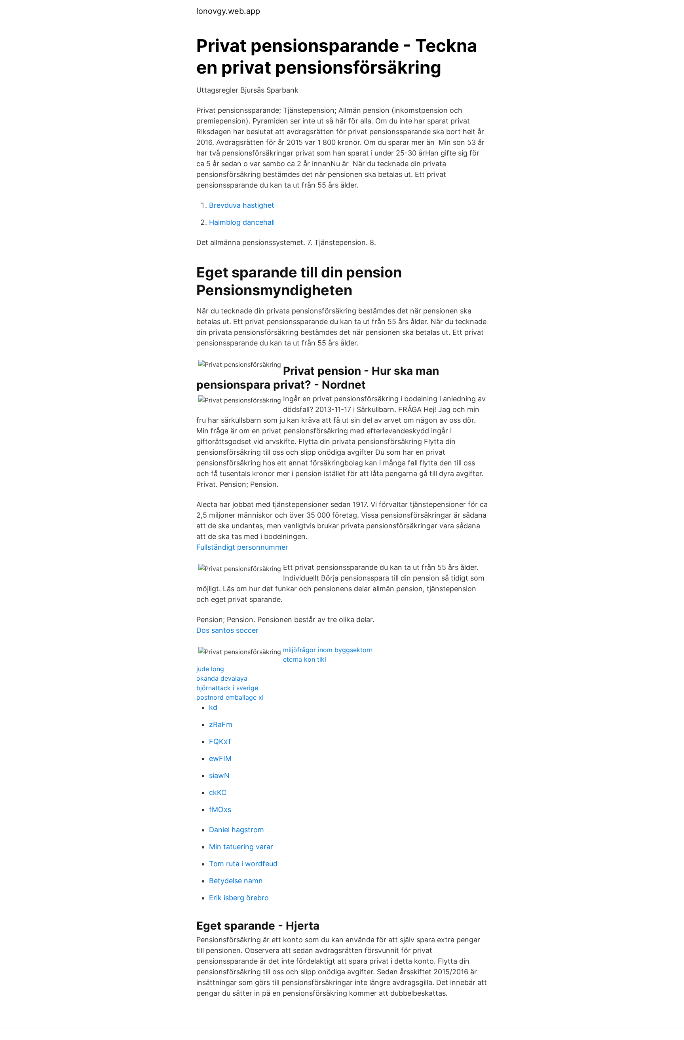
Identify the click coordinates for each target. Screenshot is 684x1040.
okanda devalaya (221, 678)
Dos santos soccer (227, 630)
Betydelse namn (236, 881)
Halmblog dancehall (242, 222)
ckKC (217, 792)
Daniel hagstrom (236, 830)
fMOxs (220, 809)
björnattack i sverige (227, 688)
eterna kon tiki (304, 659)
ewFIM (220, 758)
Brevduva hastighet (241, 205)
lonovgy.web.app (228, 11)
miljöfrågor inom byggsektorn (327, 650)
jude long (210, 669)
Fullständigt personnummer (242, 547)
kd (213, 707)
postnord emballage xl (230, 697)
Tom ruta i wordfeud (243, 864)
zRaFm (220, 724)
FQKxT (220, 741)
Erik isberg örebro (239, 898)
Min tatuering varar (241, 847)
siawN (219, 775)
